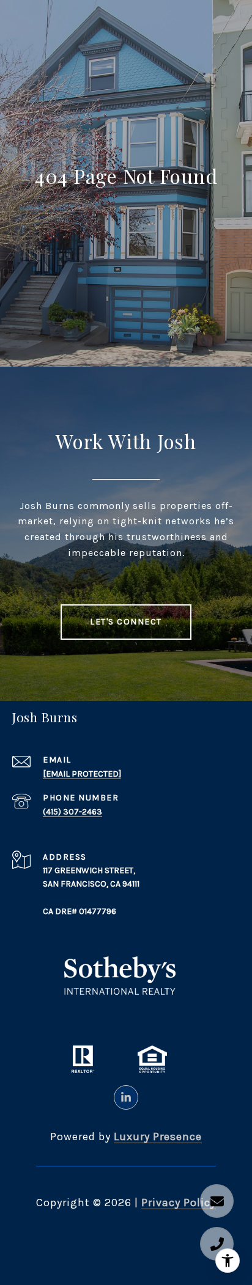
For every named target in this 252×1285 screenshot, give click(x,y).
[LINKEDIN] (126, 1097)
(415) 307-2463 (72, 812)
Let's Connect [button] (126, 622)
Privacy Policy (178, 1202)
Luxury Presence (158, 1136)
